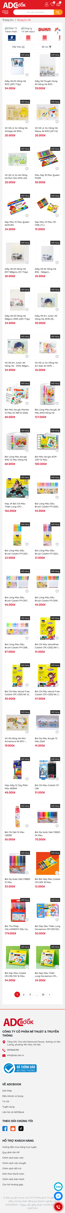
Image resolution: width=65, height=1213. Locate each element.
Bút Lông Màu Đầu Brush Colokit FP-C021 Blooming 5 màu (16, 552)
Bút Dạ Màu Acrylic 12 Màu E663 (46, 740)
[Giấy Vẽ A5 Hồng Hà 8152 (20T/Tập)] (17, 65)
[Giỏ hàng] (58, 4)
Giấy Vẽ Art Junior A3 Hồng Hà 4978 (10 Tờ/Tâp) (46, 317)
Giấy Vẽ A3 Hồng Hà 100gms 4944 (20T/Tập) (17, 317)
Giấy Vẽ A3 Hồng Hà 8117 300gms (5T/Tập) (16, 270)
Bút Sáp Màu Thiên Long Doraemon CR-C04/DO (45, 975)
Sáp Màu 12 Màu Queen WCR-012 (17, 224)
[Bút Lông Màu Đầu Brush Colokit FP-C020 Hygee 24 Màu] (47, 488)
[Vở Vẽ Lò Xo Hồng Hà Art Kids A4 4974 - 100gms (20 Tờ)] (47, 347)
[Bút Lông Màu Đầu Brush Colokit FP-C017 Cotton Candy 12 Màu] (17, 581)
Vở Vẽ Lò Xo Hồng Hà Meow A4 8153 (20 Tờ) (46, 130)
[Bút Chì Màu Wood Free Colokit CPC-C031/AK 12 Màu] (17, 675)
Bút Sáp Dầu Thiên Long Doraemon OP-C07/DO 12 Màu (47, 928)
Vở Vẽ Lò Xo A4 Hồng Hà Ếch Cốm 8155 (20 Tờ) (16, 177)
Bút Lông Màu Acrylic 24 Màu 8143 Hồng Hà (47, 411)
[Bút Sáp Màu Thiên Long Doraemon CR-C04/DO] (47, 957)
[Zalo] (58, 1186)
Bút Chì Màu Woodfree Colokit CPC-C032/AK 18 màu (47, 646)
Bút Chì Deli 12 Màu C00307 (14, 834)
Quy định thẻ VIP (11, 1152)
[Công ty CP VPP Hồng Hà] (28, 30)
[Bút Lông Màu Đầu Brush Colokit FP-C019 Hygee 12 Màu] (47, 581)
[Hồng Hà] (28, 38)
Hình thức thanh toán (13, 1173)
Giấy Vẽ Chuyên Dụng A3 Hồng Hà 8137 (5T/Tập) (46, 83)
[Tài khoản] (47, 4)
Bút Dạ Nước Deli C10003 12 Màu (17, 881)
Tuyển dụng (8, 1106)
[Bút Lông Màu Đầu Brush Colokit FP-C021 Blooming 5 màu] (17, 534)
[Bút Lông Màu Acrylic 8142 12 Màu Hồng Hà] (17, 441)
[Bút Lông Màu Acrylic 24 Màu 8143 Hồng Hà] (47, 394)
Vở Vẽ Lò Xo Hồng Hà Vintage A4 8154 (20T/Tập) (16, 130)
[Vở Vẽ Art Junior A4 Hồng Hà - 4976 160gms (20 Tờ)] (17, 347)
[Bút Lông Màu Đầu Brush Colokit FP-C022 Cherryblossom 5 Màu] (47, 534)
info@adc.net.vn (15, 1055)
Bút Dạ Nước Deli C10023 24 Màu (47, 834)
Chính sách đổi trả (11, 1168)
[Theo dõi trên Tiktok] (21, 1128)
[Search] (58, 12)
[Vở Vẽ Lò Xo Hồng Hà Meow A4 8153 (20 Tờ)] (47, 112)
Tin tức (5, 1101)
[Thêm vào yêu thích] (27, 75)
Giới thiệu (7, 1090)
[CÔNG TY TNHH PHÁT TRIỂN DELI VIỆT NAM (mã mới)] (12, 30)
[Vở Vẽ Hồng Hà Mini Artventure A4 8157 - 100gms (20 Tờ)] (17, 722)
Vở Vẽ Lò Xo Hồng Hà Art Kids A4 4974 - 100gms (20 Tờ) (46, 364)
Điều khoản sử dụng (12, 1096)
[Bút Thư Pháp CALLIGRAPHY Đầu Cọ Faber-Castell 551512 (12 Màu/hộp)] (17, 910)
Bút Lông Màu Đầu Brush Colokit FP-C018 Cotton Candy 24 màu (16, 646)
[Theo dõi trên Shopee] (13, 1128)
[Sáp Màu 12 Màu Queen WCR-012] (17, 206)
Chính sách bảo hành (13, 1179)
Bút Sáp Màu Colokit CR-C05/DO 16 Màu (15, 975)
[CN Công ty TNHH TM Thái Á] (45, 38)
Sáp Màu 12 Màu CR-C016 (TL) (45, 224)
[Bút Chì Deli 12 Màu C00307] (17, 816)
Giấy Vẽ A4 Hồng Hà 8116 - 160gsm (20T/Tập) (45, 270)
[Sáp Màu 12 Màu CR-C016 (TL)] (47, 206)
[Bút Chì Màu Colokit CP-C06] (47, 769)
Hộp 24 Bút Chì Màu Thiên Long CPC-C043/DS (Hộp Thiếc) (16, 505)
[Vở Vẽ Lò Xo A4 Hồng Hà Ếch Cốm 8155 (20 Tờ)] (17, 159)
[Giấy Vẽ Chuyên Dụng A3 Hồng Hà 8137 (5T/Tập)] (47, 65)
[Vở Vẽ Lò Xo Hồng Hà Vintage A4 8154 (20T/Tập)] (17, 112)
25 (43, 994)
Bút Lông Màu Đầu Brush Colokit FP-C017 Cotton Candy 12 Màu (16, 599)
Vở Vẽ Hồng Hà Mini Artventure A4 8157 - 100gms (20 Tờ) (15, 740)
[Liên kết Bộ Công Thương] (20, 1068)
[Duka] (45, 30)
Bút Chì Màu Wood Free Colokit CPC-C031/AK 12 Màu (17, 693)
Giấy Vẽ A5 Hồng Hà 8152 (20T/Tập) (15, 83)
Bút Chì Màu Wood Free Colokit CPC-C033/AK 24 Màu (47, 693)
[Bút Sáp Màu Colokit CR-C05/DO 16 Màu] (17, 957)
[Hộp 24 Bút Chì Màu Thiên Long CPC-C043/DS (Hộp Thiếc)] (17, 488)
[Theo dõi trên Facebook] (5, 1128)
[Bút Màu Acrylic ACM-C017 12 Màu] (47, 441)
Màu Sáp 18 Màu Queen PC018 (47, 177)
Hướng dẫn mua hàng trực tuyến (19, 1147)
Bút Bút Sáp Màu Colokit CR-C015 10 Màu (47, 881)
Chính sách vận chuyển (14, 1163)
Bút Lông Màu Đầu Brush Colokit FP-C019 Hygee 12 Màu (46, 599)
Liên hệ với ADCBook (13, 1112)
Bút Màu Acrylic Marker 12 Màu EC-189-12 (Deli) (17, 411)
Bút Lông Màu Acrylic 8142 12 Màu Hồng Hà (16, 458)
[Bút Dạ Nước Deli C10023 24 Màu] (47, 816)
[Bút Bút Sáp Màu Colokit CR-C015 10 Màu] (47, 863)
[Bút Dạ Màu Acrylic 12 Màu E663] (47, 722)
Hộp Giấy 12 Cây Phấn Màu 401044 (16, 787)
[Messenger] (58, 1196)
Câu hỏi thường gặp (12, 1184)
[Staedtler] (12, 38)
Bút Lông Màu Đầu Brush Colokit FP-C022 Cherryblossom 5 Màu (46, 552)
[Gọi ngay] (58, 1207)
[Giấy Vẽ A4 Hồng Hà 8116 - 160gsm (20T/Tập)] (47, 253)
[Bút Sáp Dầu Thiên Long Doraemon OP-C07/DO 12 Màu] (47, 910)
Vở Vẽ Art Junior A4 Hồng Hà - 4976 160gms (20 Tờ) (17, 364)
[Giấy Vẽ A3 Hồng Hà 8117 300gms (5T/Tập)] (17, 253)
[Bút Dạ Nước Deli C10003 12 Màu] (17, 863)
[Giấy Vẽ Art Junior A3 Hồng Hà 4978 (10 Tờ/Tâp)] (47, 300)
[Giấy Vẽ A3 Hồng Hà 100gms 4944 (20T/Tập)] (17, 300)
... (36, 994)
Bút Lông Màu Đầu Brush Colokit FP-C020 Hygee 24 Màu (46, 505)
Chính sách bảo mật (12, 1157)
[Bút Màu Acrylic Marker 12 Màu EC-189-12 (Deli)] (17, 394)
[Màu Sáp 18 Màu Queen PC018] (47, 159)
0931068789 (13, 1049)
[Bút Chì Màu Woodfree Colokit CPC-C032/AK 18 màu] (47, 628)
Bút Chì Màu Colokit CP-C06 (47, 787)
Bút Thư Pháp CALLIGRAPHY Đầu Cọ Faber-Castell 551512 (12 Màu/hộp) (17, 928)
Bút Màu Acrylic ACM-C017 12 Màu (46, 458)
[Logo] (32, 1022)
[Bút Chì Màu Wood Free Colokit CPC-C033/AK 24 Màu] (47, 675)
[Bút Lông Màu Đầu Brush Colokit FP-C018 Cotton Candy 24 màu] (17, 628)
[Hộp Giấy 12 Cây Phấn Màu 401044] (17, 769)
